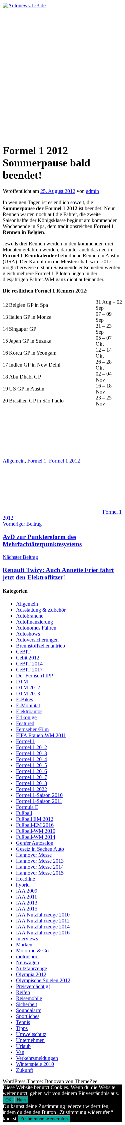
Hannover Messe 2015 (40, 873)
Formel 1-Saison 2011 (39, 801)
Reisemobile (29, 998)
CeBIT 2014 (29, 663)
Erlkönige (26, 717)
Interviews (27, 938)
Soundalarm (28, 1010)
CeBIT (23, 651)
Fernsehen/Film (32, 729)
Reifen (23, 992)
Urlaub (23, 1046)
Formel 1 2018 (31, 783)
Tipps (22, 1028)
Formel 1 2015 (31, 765)
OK (8, 1099)
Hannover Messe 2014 (40, 867)
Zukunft (24, 1070)
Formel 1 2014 (31, 759)
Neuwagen (27, 962)
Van (20, 1052)
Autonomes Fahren (36, 628)
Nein (21, 1099)
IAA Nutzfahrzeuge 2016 (43, 932)
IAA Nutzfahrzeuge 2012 (43, 920)
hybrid (23, 885)
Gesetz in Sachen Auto (40, 849)
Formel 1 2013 (31, 753)
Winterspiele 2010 (35, 1064)
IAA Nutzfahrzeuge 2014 (43, 926)
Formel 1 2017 (31, 777)
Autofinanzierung (34, 622)
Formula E (27, 807)
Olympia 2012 (31, 974)
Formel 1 (36, 461)
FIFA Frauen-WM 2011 (41, 735)
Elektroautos (29, 711)
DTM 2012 (28, 687)
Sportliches (27, 1016)
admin (92, 191)
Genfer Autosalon (34, 843)
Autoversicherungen (37, 640)
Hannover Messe (34, 855)
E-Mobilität (28, 705)
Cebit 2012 (27, 657)
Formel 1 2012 (64, 461)
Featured (25, 723)
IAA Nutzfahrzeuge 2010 (43, 914)
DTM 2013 (28, 693)
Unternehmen (30, 1040)
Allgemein (14, 461)
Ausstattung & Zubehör (41, 610)
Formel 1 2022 (31, 789)
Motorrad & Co (32, 950)
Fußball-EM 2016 (35, 825)
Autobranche (29, 616)
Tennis (23, 1022)
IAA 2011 (26, 897)
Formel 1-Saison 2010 (39, 795)
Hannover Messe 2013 (40, 861)
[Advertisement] (62, 74)
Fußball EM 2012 (34, 819)
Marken (24, 944)
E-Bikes (24, 699)
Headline (25, 879)
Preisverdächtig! (33, 986)
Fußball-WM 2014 (35, 837)
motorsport (27, 956)
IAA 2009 (26, 891)
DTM (22, 681)
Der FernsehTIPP (34, 675)
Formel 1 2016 (31, 771)
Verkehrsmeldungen (37, 1058)
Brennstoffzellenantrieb (40, 646)
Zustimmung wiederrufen (44, 1118)
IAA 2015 (26, 908)
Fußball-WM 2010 (35, 831)
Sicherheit (26, 1004)
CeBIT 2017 (29, 669)
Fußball (24, 813)
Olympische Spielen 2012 (43, 980)
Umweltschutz (31, 1034)
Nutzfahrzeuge (31, 968)
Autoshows (28, 634)
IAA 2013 (26, 903)
